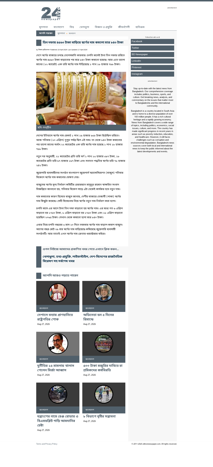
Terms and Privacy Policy (46, 444)
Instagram (137, 74)
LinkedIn (136, 61)
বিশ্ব (72, 27)
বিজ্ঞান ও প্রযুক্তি (103, 27)
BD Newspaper (140, 54)
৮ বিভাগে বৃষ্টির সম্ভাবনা (99, 417)
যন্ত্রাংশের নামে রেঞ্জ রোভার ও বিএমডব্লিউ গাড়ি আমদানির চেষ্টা (57, 421)
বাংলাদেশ (59, 27)
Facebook (137, 41)
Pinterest (136, 67)
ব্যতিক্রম (139, 27)
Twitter (135, 48)
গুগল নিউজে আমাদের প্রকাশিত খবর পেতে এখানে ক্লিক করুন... (81, 249)
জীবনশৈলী (124, 27)
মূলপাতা (43, 27)
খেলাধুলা (84, 27)
